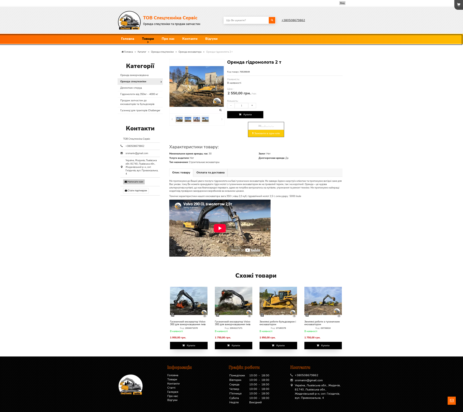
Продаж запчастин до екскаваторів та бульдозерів (137, 102)
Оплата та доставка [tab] (210, 173)
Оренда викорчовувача (134, 75)
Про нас (168, 39)
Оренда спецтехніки (133, 81)
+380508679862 (293, 20)
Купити (246, 114)
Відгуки (211, 39)
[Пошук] (272, 20)
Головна (127, 39)
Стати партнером (137, 190)
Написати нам (135, 181)
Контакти (189, 39)
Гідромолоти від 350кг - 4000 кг (139, 94)
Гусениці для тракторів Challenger (140, 110)
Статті (171, 388)
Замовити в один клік (267, 133)
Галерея (172, 392)
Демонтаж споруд (131, 88)
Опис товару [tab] (181, 173)
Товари (148, 39)
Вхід (342, 3)
